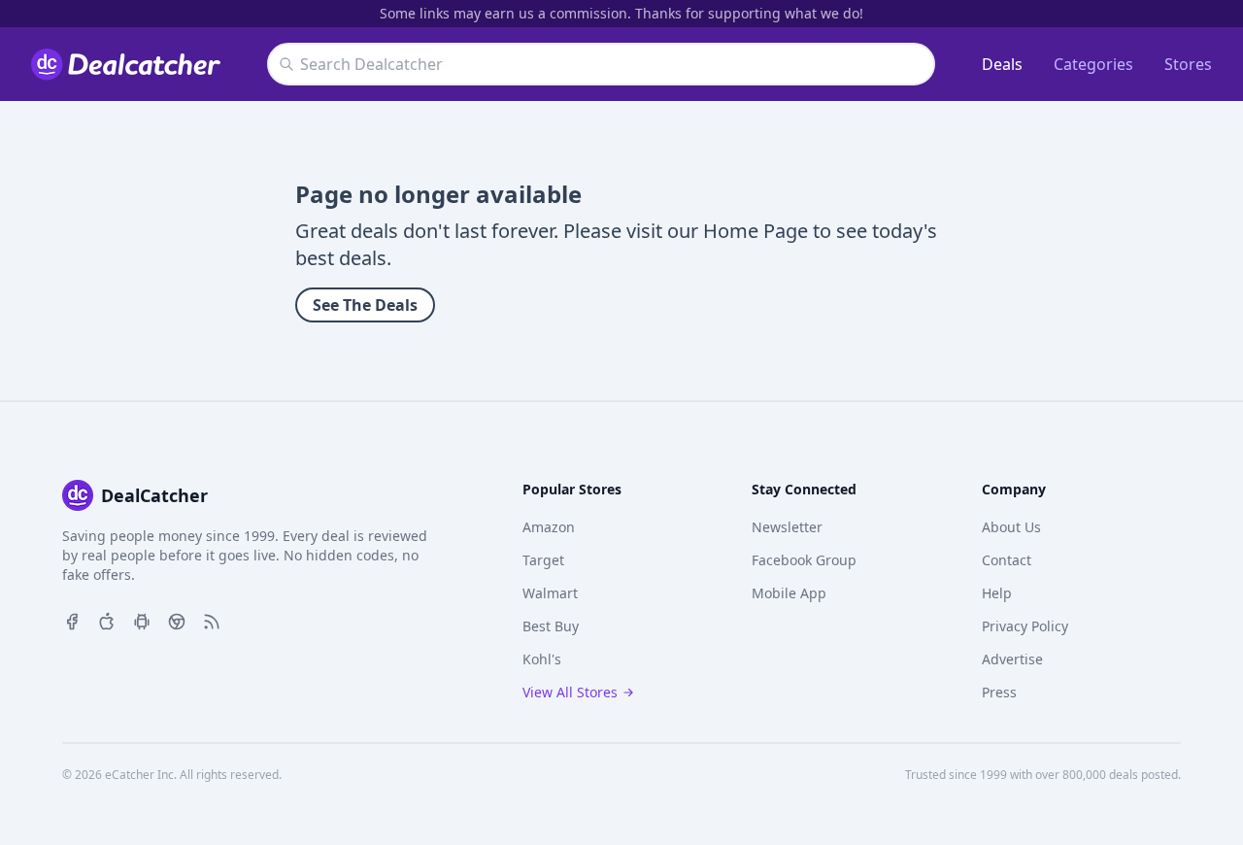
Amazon (548, 527)
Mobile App (789, 593)
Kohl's (541, 659)
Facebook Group (804, 560)
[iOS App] (107, 619)
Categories (1093, 64)
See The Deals (365, 305)
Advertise (1012, 659)
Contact (1006, 560)
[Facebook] (72, 619)
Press (999, 692)
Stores (1188, 64)
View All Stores (570, 692)
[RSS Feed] (211, 619)
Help (997, 593)
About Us (1011, 527)
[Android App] (141, 619)
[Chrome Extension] (176, 619)
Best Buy (550, 626)
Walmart (550, 593)
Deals (1002, 64)
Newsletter (787, 527)
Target (543, 560)
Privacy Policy (1025, 626)
